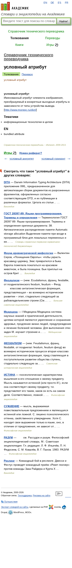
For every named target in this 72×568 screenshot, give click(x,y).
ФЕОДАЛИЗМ (13, 343)
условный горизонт (53, 158)
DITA (7, 182)
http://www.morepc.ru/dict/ (20, 109)
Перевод (27, 74)
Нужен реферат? (30, 153)
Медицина (11, 311)
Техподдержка (25, 495)
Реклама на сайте (41, 495)
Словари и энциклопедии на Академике (33, 14)
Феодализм (11, 280)
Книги (19, 44)
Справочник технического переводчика (36, 31)
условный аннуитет (22, 158)
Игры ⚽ (52, 44)
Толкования (19, 38)
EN (45, 3)
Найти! (63, 21)
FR (66, 3)
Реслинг (9, 460)
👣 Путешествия (9, 501)
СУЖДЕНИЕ (11, 406)
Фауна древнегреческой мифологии (28, 253)
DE (52, 3)
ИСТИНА (9, 374)
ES (59, 3)
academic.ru (15, 6)
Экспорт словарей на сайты (14, 507)
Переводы (52, 38)
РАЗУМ (8, 437)
